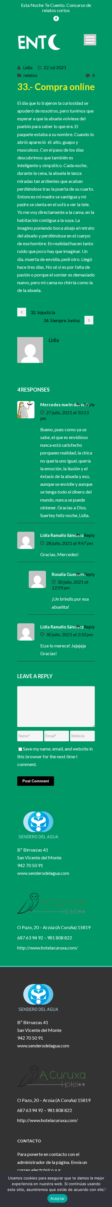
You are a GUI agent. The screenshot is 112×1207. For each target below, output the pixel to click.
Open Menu (90, 39)
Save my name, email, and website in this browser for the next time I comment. (55, 756)
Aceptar (57, 1198)
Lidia (27, 67)
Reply (89, 404)
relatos (30, 75)
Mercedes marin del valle (65, 404)
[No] (105, 1189)
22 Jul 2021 (55, 67)
